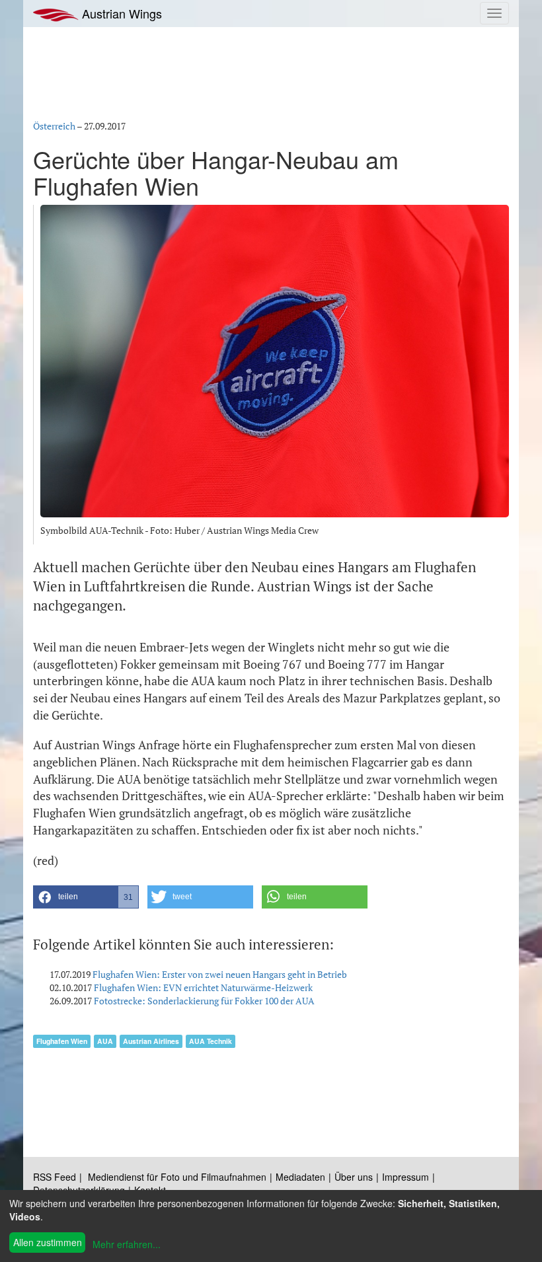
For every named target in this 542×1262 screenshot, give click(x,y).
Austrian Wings (120, 13)
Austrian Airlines (151, 1041)
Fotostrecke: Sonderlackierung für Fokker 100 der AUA (204, 1000)
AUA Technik (210, 1041)
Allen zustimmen (47, 1242)
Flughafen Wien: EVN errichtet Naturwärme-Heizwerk (203, 987)
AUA (105, 1041)
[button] (86, 897)
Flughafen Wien (61, 1041)
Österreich (54, 126)
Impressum (405, 1176)
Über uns (353, 1176)
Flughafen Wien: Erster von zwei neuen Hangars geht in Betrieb (220, 974)
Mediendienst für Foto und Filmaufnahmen (177, 1176)
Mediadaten (300, 1176)
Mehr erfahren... (127, 1244)
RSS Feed (54, 1176)
